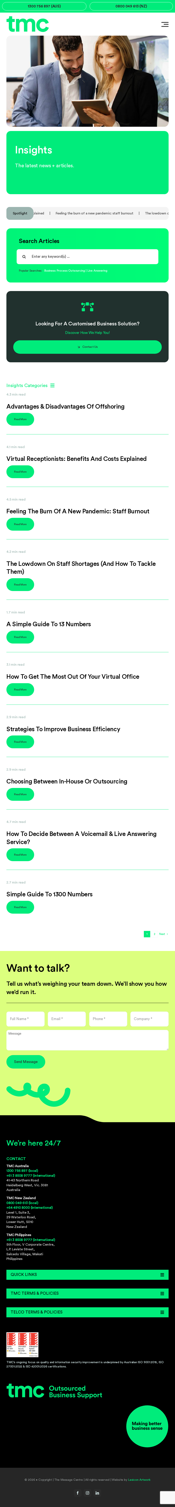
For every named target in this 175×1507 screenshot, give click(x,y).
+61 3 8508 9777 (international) (30, 1175)
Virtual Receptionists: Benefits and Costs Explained (76, 459)
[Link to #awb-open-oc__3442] (165, 24)
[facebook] (78, 1493)
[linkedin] (97, 1493)
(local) (22, 1170)
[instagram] (87, 1493)
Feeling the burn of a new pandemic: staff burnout (62, 213)
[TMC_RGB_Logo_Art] (54, 1385)
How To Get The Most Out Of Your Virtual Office (72, 677)
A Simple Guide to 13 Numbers (48, 624)
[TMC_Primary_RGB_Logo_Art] (27, 18)
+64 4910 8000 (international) (29, 1207)
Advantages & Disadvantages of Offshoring (65, 407)
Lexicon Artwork (139, 1479)
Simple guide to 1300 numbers (49, 894)
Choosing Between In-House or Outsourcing (66, 782)
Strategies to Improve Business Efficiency (63, 729)
